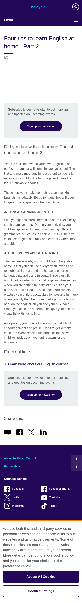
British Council (14, 7)
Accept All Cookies (41, 576)
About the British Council (20, 458)
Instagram (18, 505)
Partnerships (12, 466)
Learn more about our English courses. (39, 364)
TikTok (53, 505)
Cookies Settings (41, 591)
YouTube (54, 497)
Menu (8, 20)
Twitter (16, 497)
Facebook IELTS (59, 488)
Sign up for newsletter (41, 126)
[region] (41, 561)
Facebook (18, 488)
